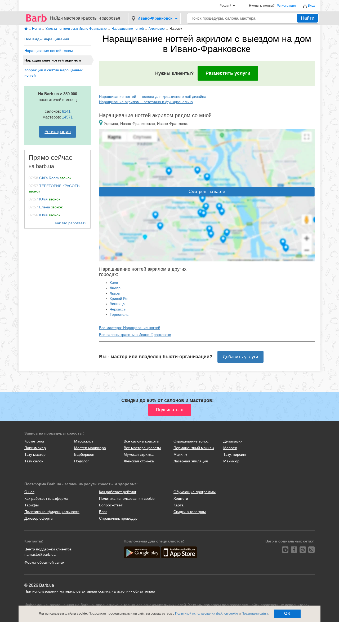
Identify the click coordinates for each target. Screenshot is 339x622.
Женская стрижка (139, 461)
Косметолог (34, 441)
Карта (178, 505)
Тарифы (31, 505)
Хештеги (180, 498)
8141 (66, 111)
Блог (103, 512)
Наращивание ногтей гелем (48, 51)
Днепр (115, 288)
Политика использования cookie (127, 498)
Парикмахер (35, 448)
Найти (307, 18)
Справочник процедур (118, 518)
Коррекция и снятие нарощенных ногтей (53, 72)
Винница (117, 304)
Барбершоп (84, 454)
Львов (115, 293)
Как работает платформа (46, 498)
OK (287, 613)
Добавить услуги (240, 356)
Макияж (180, 454)
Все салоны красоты (141, 441)
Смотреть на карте (207, 191)
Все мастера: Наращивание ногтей (129, 328)
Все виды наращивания (46, 39)
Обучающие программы (194, 492)
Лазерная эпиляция (190, 461)
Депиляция (233, 441)
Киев (114, 283)
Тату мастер (35, 454)
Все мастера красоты (142, 448)
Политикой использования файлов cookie (206, 613)
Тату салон (33, 461)
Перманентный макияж (193, 448)
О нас (29, 492)
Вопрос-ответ (110, 505)
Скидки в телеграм (189, 512)
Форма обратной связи (44, 562)
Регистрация (286, 5)
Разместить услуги (228, 73)
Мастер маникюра (90, 448)
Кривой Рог (119, 298)
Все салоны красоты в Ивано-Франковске (135, 334)
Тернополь (119, 314)
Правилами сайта (255, 613)
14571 (67, 117)
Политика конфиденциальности (51, 512)
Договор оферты (38, 518)
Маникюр (231, 461)
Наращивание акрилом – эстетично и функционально (146, 102)
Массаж (230, 448)
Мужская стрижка (139, 454)
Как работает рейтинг (117, 492)
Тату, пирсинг (235, 454)
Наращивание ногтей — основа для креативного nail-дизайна (152, 96)
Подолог (81, 461)
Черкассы (118, 309)
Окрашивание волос (191, 441)
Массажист (83, 441)
